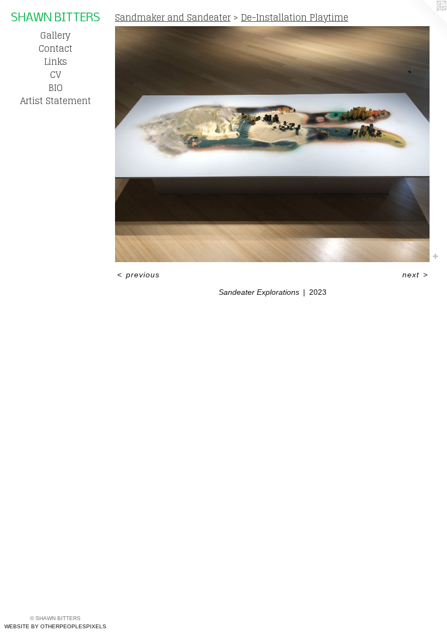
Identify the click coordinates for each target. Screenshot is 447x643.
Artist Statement (55, 100)
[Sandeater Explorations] (272, 144)
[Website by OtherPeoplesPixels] (425, 22)
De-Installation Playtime (294, 17)
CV (55, 74)
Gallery (55, 35)
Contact (56, 48)
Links (55, 61)
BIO (56, 87)
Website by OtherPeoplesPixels (55, 626)
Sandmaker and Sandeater (173, 17)
